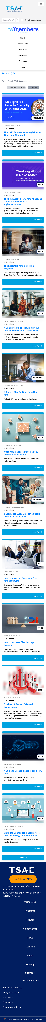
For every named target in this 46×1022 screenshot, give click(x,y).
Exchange (30, 964)
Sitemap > (30, 973)
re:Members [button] (9, 129)
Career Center (30, 928)
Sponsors (30, 946)
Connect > (8, 997)
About (30, 955)
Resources (30, 919)
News (30, 937)
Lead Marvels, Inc (21, 1019)
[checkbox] (22, 20)
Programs (30, 911)
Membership (30, 902)
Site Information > (30, 980)
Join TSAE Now (23, 879)
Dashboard (40, 1019)
